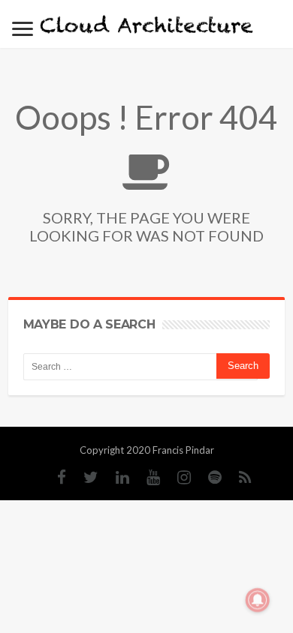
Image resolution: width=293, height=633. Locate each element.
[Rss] (238, 477)
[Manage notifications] (258, 600)
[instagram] (176, 477)
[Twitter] (83, 477)
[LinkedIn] (115, 477)
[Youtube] (145, 477)
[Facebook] (54, 477)
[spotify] (207, 477)
